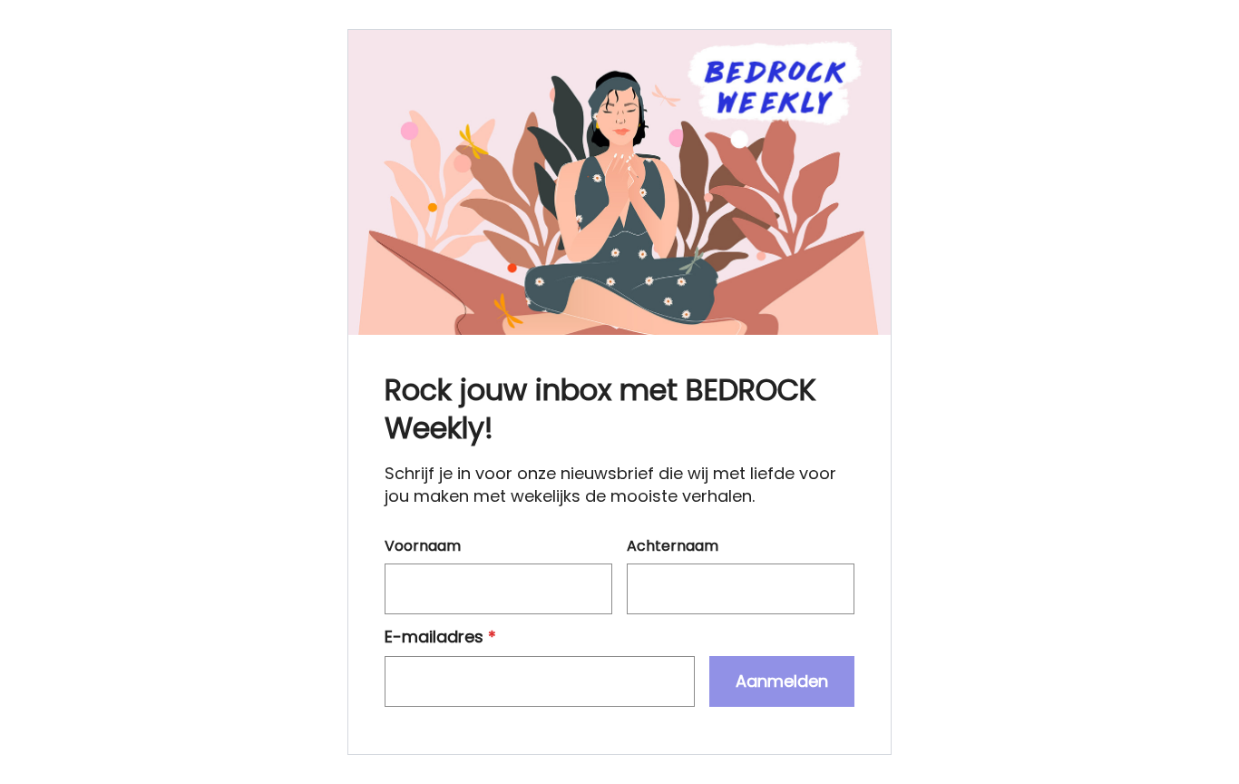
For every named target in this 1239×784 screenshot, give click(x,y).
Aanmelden (782, 681)
